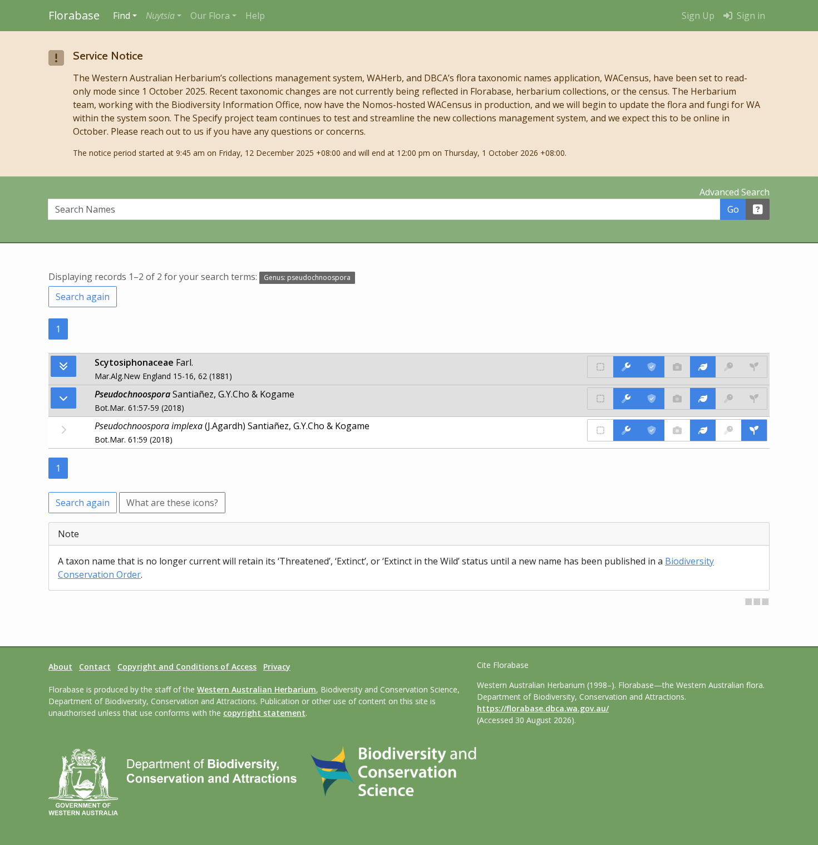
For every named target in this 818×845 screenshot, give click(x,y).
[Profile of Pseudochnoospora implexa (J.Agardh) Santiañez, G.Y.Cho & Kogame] (703, 430)
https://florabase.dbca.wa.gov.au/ (543, 708)
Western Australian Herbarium (256, 689)
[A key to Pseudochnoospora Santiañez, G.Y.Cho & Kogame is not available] (728, 398)
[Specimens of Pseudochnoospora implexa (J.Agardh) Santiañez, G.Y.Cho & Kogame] (754, 430)
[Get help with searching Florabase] (758, 209)
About (60, 666)
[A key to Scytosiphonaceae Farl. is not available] (728, 366)
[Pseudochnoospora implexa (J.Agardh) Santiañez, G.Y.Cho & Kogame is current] (651, 430)
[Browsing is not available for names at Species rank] (63, 429)
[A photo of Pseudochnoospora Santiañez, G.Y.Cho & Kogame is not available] (677, 398)
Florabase (74, 15)
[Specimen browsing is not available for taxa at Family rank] (754, 366)
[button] (163, 15)
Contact (95, 666)
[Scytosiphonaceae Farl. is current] (651, 366)
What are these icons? (172, 503)
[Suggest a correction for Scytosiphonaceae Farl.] (626, 366)
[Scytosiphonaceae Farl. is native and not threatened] (600, 366)
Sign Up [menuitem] (698, 15)
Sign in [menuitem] (750, 15)
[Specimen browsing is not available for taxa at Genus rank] (754, 398)
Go (733, 209)
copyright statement (264, 713)
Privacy (276, 666)
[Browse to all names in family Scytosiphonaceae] (63, 398)
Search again (83, 297)
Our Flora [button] (210, 15)
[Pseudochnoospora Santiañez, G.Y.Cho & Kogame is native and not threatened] (600, 398)
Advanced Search (734, 192)
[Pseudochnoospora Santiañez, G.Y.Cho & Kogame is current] (651, 398)
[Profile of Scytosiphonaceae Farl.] (703, 366)
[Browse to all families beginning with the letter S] (63, 366)
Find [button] (121, 15)
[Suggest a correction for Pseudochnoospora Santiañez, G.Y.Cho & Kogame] (626, 398)
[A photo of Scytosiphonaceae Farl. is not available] (677, 366)
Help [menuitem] (255, 15)
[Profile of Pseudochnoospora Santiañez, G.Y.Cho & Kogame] (703, 398)
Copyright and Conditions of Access (187, 666)
